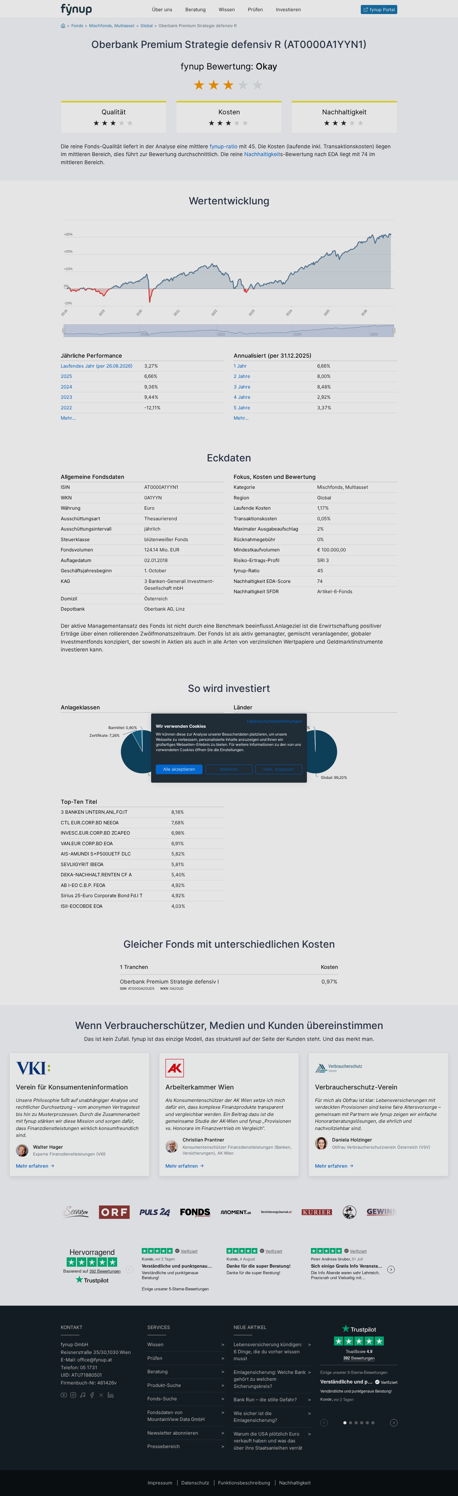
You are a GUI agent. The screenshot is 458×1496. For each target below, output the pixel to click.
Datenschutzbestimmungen (274, 721)
